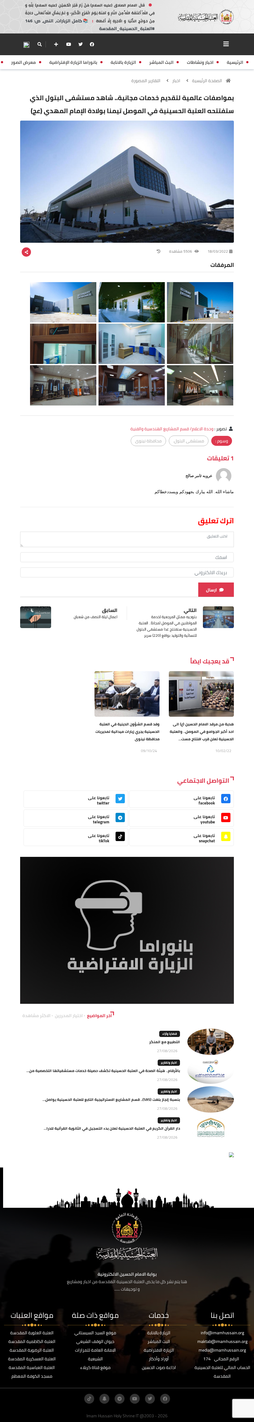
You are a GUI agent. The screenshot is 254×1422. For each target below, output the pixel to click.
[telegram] (120, 1399)
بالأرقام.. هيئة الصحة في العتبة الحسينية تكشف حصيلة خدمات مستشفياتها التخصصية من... (103, 1070)
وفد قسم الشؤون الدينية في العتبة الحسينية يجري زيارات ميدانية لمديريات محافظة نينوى (127, 731)
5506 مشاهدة (181, 251)
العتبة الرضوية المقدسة (32, 1350)
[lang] (26, 44)
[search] (39, 44)
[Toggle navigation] (226, 44)
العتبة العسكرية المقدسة (32, 1359)
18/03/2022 (218, 251)
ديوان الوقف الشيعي (95, 1341)
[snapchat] (104, 1399)
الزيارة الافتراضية (159, 1350)
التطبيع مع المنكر (164, 1041)
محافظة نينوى (148, 441)
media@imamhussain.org (222, 1350)
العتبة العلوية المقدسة (32, 1333)
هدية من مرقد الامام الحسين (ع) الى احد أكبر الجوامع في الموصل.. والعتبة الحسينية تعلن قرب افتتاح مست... (202, 731)
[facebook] (92, 44)
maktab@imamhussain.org (222, 1341)
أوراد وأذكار (159, 1359)
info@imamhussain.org (222, 1333)
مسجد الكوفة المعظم (31, 1376)
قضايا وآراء (169, 1034)
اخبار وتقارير (169, 1062)
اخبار (176, 81)
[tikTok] (89, 1399)
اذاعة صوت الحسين (159, 1367)
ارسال (211, 590)
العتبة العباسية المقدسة (32, 1367)
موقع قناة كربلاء (95, 1367)
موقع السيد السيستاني (95, 1333)
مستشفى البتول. (188, 441)
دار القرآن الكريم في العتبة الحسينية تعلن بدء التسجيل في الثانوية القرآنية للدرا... (112, 1128)
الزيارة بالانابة (158, 1333)
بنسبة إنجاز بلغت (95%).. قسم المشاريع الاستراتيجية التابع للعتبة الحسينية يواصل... (111, 1099)
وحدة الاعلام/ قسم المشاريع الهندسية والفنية (171, 429)
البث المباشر (158, 1341)
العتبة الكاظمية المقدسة (31, 1341)
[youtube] (68, 44)
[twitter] (80, 44)
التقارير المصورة (145, 81)
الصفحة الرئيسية (207, 81)
